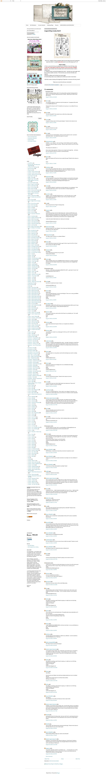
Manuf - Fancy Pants (32, 206)
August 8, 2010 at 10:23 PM (51, 318)
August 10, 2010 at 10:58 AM (51, 394)
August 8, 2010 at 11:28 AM (51, 246)
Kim (46, 588)
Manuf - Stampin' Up (32, 243)
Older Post (78, 758)
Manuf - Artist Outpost (32, 185)
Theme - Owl (30, 435)
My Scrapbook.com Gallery (33, 547)
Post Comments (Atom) (54, 760)
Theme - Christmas (32, 400)
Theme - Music (31, 434)
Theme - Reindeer (31, 442)
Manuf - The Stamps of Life (33, 250)
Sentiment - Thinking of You (33, 343)
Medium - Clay (31, 256)
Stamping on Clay (31, 347)
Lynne (47, 119)
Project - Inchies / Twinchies (33, 325)
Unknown (48, 311)
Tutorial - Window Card (32, 482)
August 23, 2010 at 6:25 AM (51, 655)
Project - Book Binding (32, 307)
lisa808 (47, 471)
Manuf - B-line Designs (32, 187)
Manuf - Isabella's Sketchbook (34, 217)
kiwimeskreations (49, 141)
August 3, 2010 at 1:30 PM (51, 122)
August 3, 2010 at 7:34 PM (51, 172)
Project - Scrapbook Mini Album (34, 329)
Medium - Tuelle (31, 277)
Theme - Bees (31, 388)
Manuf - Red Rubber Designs (33, 237)
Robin (47, 156)
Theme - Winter (31, 456)
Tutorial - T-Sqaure (31, 479)
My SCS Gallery (31, 545)
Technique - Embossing (32, 362)
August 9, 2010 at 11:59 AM (51, 386)
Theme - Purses (31, 441)
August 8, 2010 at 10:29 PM (51, 337)
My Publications (33, 25)
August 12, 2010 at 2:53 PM (51, 510)
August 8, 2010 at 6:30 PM (51, 308)
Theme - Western (31, 454)
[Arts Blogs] (29, 539)
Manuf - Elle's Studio (32, 204)
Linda (47, 185)
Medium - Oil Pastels (32, 268)
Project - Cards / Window (33, 316)
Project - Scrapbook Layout (33, 328)
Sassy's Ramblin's (49, 449)
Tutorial (29, 459)
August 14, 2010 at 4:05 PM (51, 536)
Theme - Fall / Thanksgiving (33, 412)
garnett (47, 374)
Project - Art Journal (32, 303)
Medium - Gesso (31, 262)
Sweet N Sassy (31, 139)
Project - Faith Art (31, 319)
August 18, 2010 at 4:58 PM (51, 569)
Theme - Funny (31, 421)
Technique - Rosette (32, 369)
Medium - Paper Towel (32, 271)
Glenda (47, 290)
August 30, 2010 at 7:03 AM (51, 735)
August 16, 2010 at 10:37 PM (51, 559)
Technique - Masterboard (33, 366)
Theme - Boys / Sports (32, 392)
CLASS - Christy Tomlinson (33, 171)
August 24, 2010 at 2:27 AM (51, 692)
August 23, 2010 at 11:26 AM (51, 667)
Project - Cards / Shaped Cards (34, 313)
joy (46, 203)
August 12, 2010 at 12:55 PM (51, 494)
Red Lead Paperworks (32, 136)
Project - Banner (31, 306)
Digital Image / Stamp (32, 178)
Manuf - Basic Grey (32, 188)
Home (27, 25)
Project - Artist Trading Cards (33, 305)
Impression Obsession (32, 138)
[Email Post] (61, 84)
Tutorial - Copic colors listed (33, 462)
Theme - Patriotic (31, 437)
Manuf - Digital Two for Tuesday (34, 200)
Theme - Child (31, 398)
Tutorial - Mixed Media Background (35, 471)
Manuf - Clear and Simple (33, 191)
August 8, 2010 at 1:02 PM (51, 277)
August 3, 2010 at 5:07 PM (51, 153)
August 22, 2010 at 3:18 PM (51, 630)
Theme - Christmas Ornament (34, 402)
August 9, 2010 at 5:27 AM (51, 371)
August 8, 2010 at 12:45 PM (51, 264)
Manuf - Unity (30, 253)
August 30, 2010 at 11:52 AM (51, 744)
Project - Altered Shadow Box (33, 299)
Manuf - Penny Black (32, 234)
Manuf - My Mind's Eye (32, 230)
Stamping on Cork (31, 349)
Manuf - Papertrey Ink (32, 233)
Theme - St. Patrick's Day (33, 448)
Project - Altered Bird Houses (33, 288)
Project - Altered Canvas (32, 290)
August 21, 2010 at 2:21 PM (51, 595)
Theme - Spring (31, 447)
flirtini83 (47, 714)
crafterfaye (48, 634)
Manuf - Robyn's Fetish (32, 239)
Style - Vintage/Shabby (32, 357)
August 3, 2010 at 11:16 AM (51, 97)
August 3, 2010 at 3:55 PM (51, 137)
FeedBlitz (33, 34)
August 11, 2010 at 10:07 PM (51, 430)
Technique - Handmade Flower (34, 363)
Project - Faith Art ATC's (32, 320)
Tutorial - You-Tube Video (33, 484)
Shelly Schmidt (49, 226)
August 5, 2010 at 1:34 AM (51, 199)
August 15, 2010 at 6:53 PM (51, 549)
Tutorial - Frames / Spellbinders (34, 463)
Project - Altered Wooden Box (33, 302)
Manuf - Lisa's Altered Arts (33, 221)
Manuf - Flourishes (31, 209)
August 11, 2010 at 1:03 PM (51, 412)
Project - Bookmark (31, 309)
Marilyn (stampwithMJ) (50, 642)
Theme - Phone (31, 440)
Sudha (47, 659)
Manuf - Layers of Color (32, 220)
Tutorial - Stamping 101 (32, 478)
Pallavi (47, 671)
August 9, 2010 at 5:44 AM (51, 378)
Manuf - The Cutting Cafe (33, 249)
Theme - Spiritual (31, 445)
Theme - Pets (30, 438)
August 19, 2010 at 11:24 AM (51, 584)
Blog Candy (30, 169)
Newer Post (47, 758)
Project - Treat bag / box (32, 334)
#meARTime (30, 163)
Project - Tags (30, 333)
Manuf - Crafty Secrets (32, 195)
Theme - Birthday (31, 391)
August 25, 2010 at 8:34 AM (51, 700)
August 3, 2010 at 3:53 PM (51, 129)
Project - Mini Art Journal (33, 326)
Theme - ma (30, 430)
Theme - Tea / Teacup (32, 451)
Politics (29, 286)
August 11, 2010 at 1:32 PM (51, 422)
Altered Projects (31, 168)
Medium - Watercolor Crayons (34, 281)
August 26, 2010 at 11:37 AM (51, 710)
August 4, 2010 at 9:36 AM (51, 190)
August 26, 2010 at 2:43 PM (51, 728)
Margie (47, 241)
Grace (47, 488)
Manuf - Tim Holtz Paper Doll (33, 252)
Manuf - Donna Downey (32, 203)
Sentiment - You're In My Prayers (34, 345)
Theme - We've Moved (32, 453)
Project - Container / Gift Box (33, 317)
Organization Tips (31, 283)
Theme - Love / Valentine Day (34, 427)
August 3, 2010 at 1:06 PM (51, 115)
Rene (47, 126)
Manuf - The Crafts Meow (33, 247)
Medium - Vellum (31, 280)
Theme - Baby (31, 381)
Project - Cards (31, 310)
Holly (47, 112)
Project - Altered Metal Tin (33, 294)
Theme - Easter (31, 411)
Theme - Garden (31, 422)
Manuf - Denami (31, 199)
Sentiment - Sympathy (32, 340)
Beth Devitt (48, 581)
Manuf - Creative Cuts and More (34, 196)
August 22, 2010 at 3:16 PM (51, 619)
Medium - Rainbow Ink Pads (33, 274)
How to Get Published (32, 182)
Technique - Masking (32, 365)
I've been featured (41, 25)
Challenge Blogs (50, 25)
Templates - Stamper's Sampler (34, 378)
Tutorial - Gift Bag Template (33, 466)
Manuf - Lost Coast (31, 224)
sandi (47, 281)
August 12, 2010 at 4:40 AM (51, 467)
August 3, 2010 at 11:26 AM (51, 108)
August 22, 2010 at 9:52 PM (51, 645)
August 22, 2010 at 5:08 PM (51, 638)
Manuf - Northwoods (32, 231)
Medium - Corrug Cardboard (33, 258)
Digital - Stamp (31, 177)
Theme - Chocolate (32, 399)
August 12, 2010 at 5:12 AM (51, 474)
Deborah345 (48, 522)
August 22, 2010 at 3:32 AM (51, 606)
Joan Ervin (48, 194)
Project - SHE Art (31, 331)
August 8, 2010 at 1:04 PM (51, 287)
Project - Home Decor (32, 287)
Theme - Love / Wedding (33, 428)
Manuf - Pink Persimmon (33, 236)
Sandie (47, 259)
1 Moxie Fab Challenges (32, 167)
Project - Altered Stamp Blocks (34, 300)
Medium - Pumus (31, 272)
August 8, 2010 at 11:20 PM (51, 347)
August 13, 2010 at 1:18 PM (51, 529)
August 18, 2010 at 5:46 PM (51, 577)
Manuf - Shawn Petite (32, 240)
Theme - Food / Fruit (32, 417)
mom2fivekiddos (49, 539)
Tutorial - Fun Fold (31, 464)
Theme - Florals (31, 415)
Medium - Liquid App (32, 264)
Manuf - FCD (30, 207)
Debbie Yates (48, 498)
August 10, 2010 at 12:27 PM (51, 404)
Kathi (47, 553)
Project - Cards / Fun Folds (33, 312)
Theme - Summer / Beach (33, 450)
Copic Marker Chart (32, 175)
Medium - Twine (31, 278)
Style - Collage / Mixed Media (33, 356)
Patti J (47, 100)
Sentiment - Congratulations (33, 337)
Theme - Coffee (31, 403)
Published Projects (31, 336)
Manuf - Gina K (31, 210)
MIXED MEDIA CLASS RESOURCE (67, 25)
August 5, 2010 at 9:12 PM (51, 206)
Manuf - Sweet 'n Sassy (32, 244)
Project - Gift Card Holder (33, 322)
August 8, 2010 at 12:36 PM (51, 255)
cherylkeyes (48, 167)
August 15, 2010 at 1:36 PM (51, 542)
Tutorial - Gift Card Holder (33, 467)
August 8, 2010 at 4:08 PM (51, 299)
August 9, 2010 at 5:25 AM (51, 359)
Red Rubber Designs (32, 141)
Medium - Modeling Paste (33, 266)
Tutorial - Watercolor (32, 481)
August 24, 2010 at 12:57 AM (51, 680)
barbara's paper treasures (51, 398)
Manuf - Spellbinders (32, 242)
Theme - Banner (31, 385)
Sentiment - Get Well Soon (33, 339)
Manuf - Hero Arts (31, 212)
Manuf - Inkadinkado (32, 216)
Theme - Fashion (31, 414)
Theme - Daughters (32, 406)
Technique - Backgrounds (33, 359)
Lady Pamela (48, 389)
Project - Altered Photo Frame (34, 297)
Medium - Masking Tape (32, 265)
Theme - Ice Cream (32, 425)
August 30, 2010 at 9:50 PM (51, 753)
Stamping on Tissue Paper (33, 352)
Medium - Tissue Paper (32, 275)
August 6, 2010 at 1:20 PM (51, 223)
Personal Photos (31, 284)
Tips (29, 457)
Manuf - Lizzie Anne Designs (33, 223)
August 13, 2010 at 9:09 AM (51, 518)
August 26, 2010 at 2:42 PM (51, 720)
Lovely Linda (48, 340)
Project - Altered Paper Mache (34, 296)
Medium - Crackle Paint (32, 259)
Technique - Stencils (32, 372)
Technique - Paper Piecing (33, 368)
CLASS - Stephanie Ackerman (34, 174)
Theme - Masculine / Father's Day (34, 431)
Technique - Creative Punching (34, 360)
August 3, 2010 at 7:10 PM (51, 163)
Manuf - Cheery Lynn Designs (34, 190)
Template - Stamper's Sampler (34, 375)
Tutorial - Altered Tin (32, 460)
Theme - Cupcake (31, 405)
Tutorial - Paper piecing (32, 474)
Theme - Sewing (31, 444)
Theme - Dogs (31, 409)
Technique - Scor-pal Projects (33, 371)
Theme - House (31, 424)
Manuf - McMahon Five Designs (34, 227)
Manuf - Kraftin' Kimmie (32, 219)
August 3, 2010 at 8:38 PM (51, 182)
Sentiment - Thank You (32, 342)
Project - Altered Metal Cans (33, 293)
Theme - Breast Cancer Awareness (35, 394)
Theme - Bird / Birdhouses (33, 389)
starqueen (48, 210)
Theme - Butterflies (31, 396)
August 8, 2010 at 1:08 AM (51, 231)
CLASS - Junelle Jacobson (33, 172)
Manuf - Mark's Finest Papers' (34, 226)
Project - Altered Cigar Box (33, 291)
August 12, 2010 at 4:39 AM (51, 452)
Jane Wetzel (48, 303)
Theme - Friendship (32, 418)
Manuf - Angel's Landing (32, 184)
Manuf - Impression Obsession (34, 213)
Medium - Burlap (31, 255)
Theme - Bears (31, 386)
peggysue (48, 748)
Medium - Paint (31, 269)
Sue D (47, 408)
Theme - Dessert (31, 408)
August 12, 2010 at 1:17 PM (51, 502)
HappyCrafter (48, 176)
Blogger (58, 772)
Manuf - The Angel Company (33, 246)
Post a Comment (49, 756)
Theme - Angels (31, 379)
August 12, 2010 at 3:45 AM (51, 445)
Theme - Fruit (30, 420)
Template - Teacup (31, 376)
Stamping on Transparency (33, 353)
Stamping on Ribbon (32, 350)
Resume (56, 25)
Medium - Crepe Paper (32, 261)
